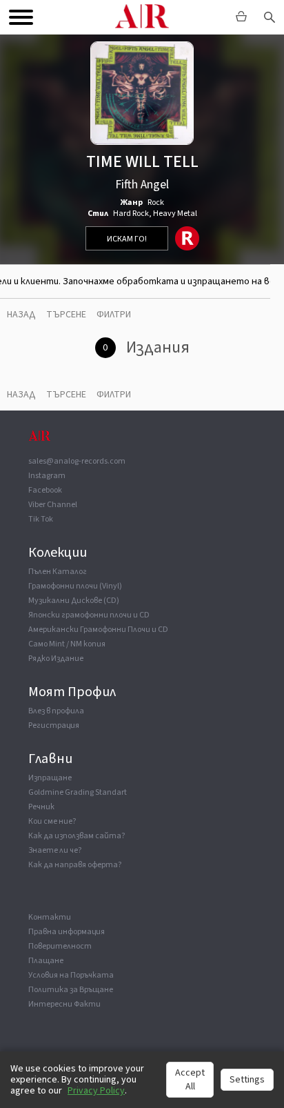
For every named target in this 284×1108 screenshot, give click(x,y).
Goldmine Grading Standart (77, 792)
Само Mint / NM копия (66, 644)
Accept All (190, 1080)
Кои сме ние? (52, 821)
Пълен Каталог (57, 571)
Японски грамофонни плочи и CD (89, 615)
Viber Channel (52, 505)
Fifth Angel (142, 184)
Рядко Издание (55, 658)
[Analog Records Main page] (142, 17)
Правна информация (66, 932)
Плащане (45, 961)
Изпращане (50, 778)
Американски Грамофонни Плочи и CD (98, 629)
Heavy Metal (175, 213)
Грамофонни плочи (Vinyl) (75, 586)
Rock (156, 202)
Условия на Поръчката (71, 975)
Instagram (46, 476)
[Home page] (39, 442)
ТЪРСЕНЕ (66, 314)
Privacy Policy (96, 1091)
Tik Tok (40, 519)
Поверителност (60, 946)
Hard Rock (131, 213)
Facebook (45, 490)
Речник (41, 807)
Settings (247, 1080)
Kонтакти (49, 917)
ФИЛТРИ (114, 314)
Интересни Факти (64, 1004)
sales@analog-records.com (76, 461)
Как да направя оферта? (74, 865)
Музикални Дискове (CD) (73, 600)
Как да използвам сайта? (76, 836)
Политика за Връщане (70, 990)
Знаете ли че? (54, 850)
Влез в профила (56, 711)
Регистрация (53, 725)
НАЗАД (21, 314)
